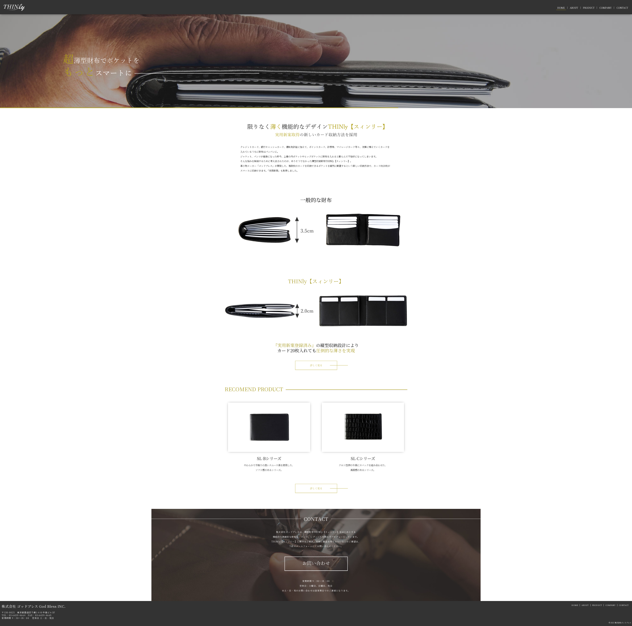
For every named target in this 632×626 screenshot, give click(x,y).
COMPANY (605, 8)
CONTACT (622, 8)
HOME (561, 8)
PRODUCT (588, 8)
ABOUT (574, 8)
